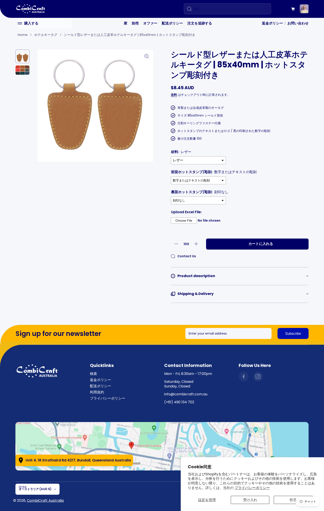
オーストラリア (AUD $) (35, 489)
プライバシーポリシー (252, 487)
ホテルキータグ (45, 34)
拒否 (293, 499)
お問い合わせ (298, 23)
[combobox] (227, 8)
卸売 (135, 23)
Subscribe (293, 333)
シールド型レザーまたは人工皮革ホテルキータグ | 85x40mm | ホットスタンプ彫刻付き (129, 34)
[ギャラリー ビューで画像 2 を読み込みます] (22, 70)
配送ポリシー (172, 23)
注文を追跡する (199, 23)
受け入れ (250, 499)
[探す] (188, 8)
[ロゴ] (30, 9)
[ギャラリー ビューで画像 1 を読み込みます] (22, 56)
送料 (174, 95)
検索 (93, 373)
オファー (150, 23)
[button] (293, 9)
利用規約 (97, 392)
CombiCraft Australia (45, 500)
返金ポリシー (272, 23)
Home (23, 34)
